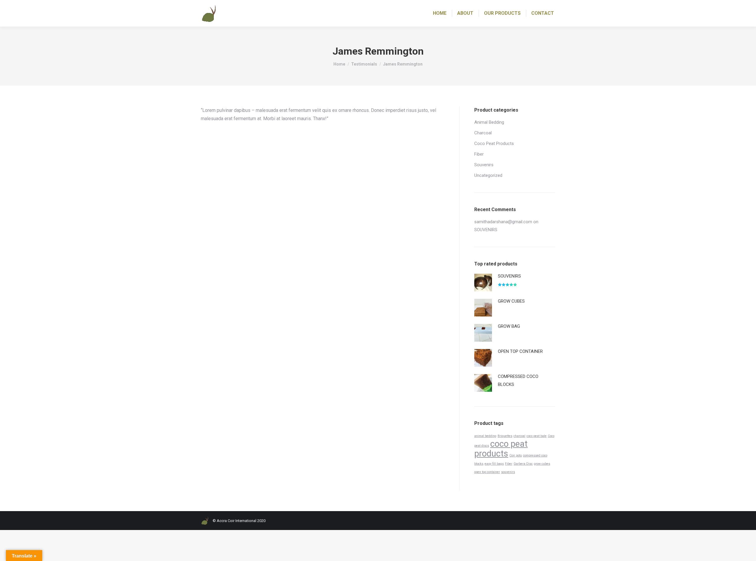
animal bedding (485, 436)
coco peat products (501, 449)
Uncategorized (488, 175)
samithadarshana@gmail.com (503, 221)
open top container (487, 472)
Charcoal (483, 133)
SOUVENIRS (485, 229)
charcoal (519, 436)
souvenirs (508, 472)
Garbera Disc (523, 464)
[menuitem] (440, 13)
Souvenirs (483, 164)
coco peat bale (537, 436)
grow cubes (542, 464)
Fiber (479, 154)
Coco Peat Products (494, 143)
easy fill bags (494, 464)
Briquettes (505, 436)
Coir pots (515, 455)
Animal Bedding (489, 122)
